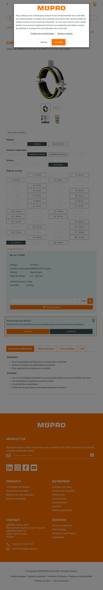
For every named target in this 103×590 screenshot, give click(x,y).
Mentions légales (65, 33)
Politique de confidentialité (42, 33)
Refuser (44, 42)
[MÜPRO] (51, 8)
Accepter (58, 42)
